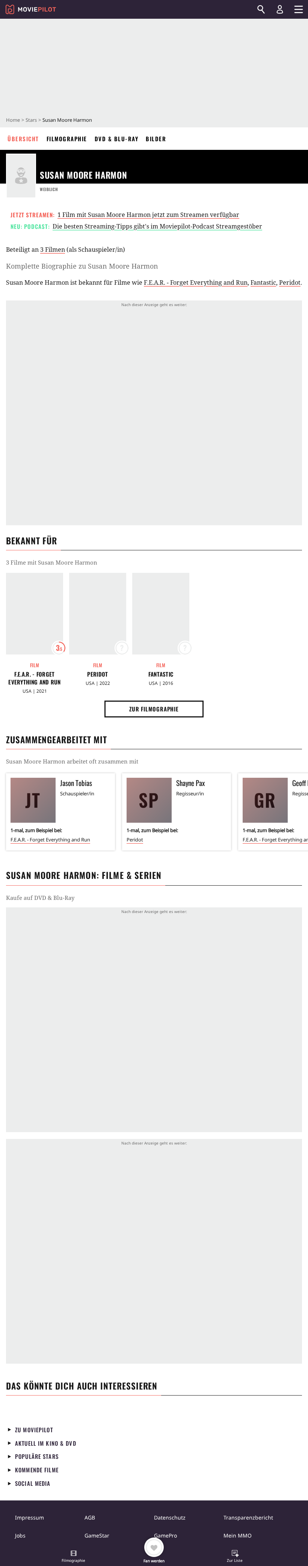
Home (13, 120)
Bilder (156, 138)
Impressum (29, 1517)
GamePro (165, 1535)
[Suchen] (261, 9)
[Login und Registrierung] (279, 9)
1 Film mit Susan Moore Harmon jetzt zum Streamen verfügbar (148, 215)
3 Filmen (52, 249)
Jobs (20, 1535)
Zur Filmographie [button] (154, 709)
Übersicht (23, 138)
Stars (31, 120)
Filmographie (67, 138)
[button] (73, 1557)
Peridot (289, 282)
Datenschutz (170, 1517)
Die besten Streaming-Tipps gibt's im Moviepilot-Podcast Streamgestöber (157, 226)
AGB (90, 1517)
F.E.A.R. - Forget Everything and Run (196, 282)
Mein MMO (237, 1535)
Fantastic (263, 282)
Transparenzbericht (248, 1517)
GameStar (97, 1535)
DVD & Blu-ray (117, 138)
